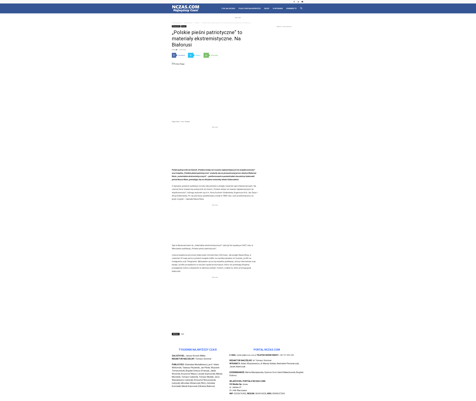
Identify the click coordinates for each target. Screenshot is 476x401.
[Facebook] (294, 1)
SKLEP (266, 8)
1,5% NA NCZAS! (228, 8)
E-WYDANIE (278, 8)
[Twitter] (298, 1)
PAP (182, 334)
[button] (301, 8)
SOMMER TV (291, 8)
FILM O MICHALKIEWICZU (250, 8)
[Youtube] (302, 1)
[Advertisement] (238, 35)
